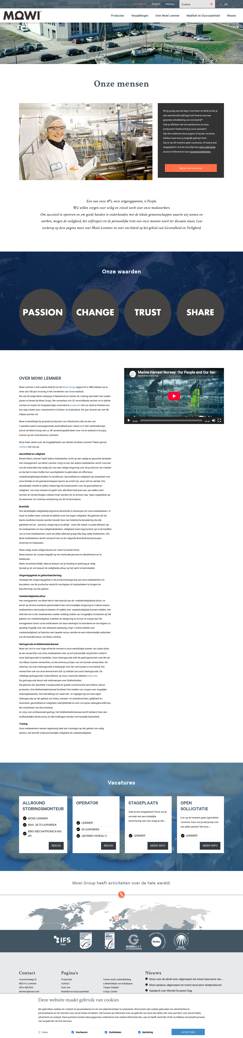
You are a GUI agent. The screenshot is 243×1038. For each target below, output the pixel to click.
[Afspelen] (129, 420)
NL (221, 4)
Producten (66, 979)
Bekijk (56, 845)
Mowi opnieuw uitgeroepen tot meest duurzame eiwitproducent (183, 984)
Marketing (147, 1032)
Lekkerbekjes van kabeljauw (117, 983)
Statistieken (115, 1032)
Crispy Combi (110, 991)
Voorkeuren (82, 1032)
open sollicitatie (207, 146)
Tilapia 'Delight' (111, 987)
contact (23, 446)
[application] (174, 396)
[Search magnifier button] (211, 4)
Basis (45, 1032)
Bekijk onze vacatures (190, 168)
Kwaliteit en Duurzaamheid (75, 991)
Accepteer (188, 1032)
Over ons (65, 987)
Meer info (157, 845)
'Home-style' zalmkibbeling (117, 979)
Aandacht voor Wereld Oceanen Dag (168, 990)
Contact (65, 983)
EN (225, 4)
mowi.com (92, 675)
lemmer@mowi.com (29, 991)
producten (75, 405)
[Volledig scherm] (219, 420)
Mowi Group (69, 386)
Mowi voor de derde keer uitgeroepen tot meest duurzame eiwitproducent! (184, 979)
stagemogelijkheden (200, 151)
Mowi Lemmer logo (22, 15)
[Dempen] (213, 420)
